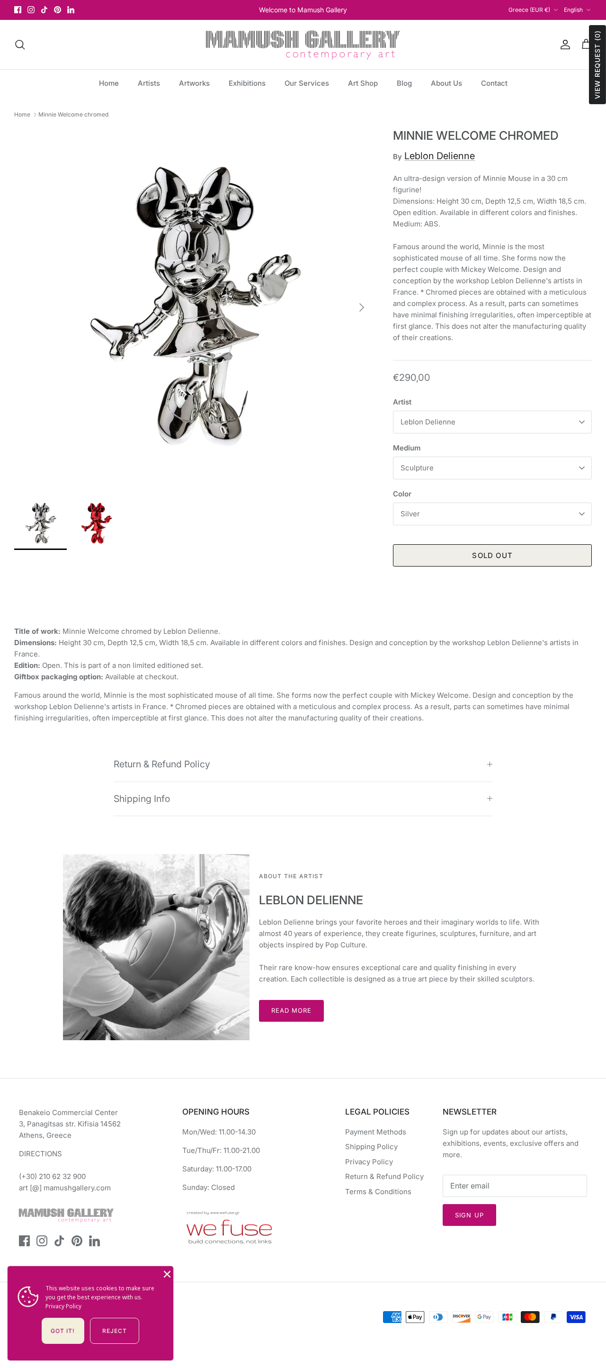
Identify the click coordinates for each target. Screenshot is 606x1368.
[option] (193, 307)
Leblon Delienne (439, 156)
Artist (402, 401)
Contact (494, 83)
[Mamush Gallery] (303, 44)
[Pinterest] (57, 9)
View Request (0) (597, 64)
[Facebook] (17, 9)
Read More (291, 1010)
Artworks (194, 83)
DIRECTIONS (40, 1153)
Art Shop (363, 83)
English (573, 9)
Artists (149, 83)
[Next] (361, 307)
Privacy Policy (369, 1161)
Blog (404, 83)
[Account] (563, 44)
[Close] (166, 1273)
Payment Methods (375, 1131)
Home (109, 83)
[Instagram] (31, 9)
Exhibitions (247, 83)
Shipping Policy (371, 1146)
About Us (446, 83)
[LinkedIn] (70, 9)
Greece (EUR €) (529, 9)
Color (402, 493)
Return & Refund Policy (162, 764)
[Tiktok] (44, 9)
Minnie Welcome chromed (73, 114)
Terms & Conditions (378, 1191)
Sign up (469, 1215)
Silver (410, 513)
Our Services (307, 83)
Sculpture (417, 467)
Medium (406, 447)
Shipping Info (142, 798)
